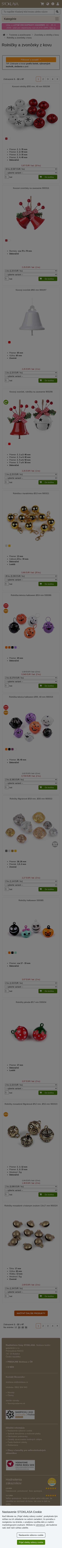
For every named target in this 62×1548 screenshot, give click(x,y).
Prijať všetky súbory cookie (31, 1542)
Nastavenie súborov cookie (31, 1535)
